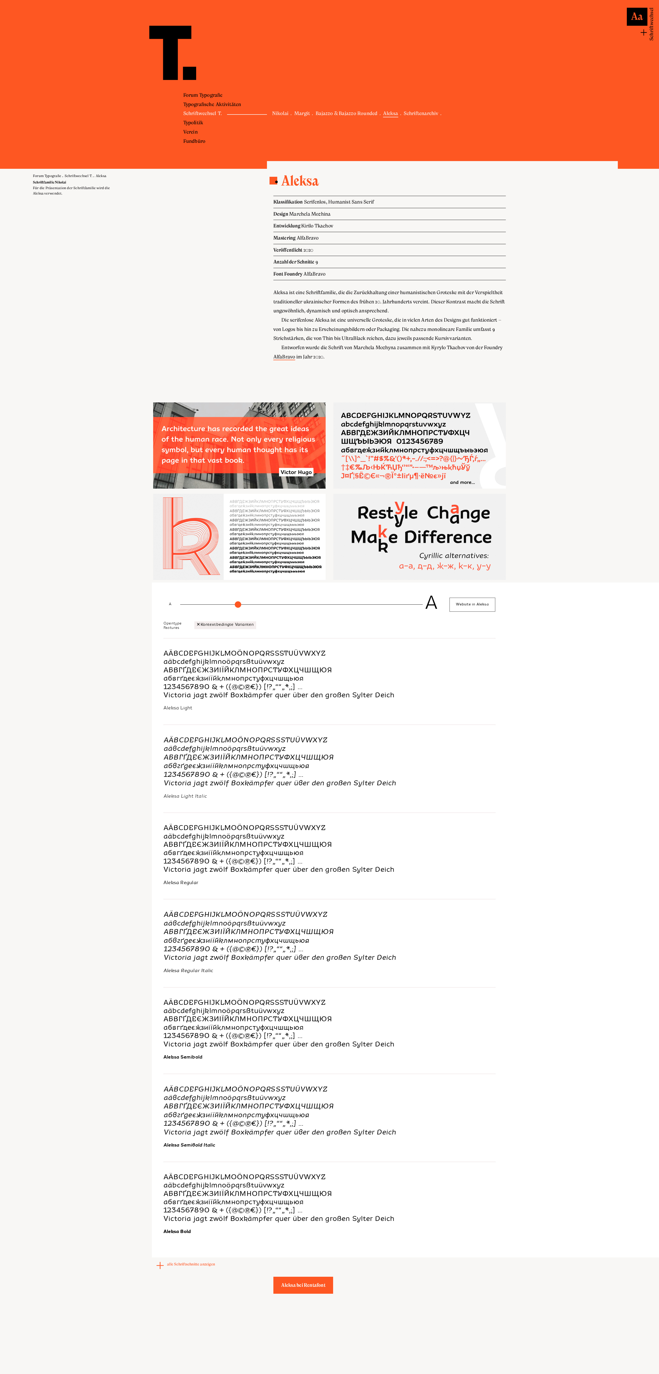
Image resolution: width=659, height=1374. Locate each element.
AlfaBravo (284, 356)
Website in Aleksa (472, 604)
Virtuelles (332, 104)
